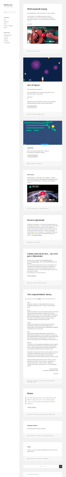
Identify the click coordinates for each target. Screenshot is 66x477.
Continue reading (37, 235)
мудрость (46, 458)
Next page (60, 466)
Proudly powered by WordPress (33, 474)
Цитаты (5, 27)
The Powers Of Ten (47, 260)
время (40, 282)
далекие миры (48, 380)
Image (29, 163)
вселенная (44, 282)
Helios (39, 299)
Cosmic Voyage (35, 261)
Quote (29, 435)
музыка (45, 435)
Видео (5, 19)
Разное (5, 23)
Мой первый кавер (7, 35)
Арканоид (6, 38)
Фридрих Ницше (32, 425)
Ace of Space (6, 36)
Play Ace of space (32, 106)
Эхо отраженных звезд (39, 294)
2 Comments (34, 381)
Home (30, 393)
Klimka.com (8, 5)
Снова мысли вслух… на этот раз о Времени (42, 254)
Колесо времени (7, 42)
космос (28, 381)
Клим (29, 447)
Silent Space (6, 40)
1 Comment (42, 114)
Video (29, 208)
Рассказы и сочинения (8, 25)
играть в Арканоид (32, 156)
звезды (53, 380)
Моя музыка (6, 21)
